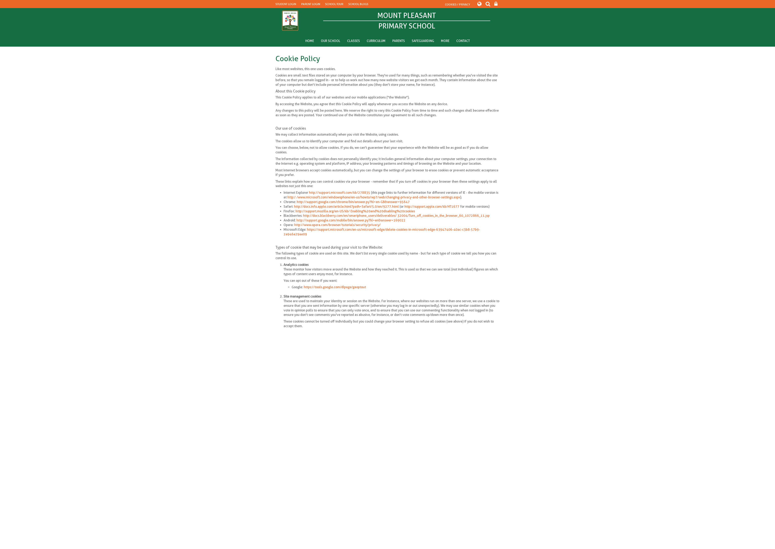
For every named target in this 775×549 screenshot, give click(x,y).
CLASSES (353, 41)
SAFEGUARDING (423, 41)
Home (309, 41)
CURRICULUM (376, 41)
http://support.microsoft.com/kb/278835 (339, 193)
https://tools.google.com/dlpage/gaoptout (335, 287)
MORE (445, 41)
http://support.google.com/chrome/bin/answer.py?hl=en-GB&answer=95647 (353, 202)
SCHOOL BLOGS (358, 4)
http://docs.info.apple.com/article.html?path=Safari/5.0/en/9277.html (346, 206)
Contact (463, 41)
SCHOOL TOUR (334, 4)
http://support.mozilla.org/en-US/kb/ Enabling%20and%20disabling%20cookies (355, 211)
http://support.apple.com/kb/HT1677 (431, 206)
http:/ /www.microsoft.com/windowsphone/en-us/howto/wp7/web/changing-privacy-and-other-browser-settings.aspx (373, 197)
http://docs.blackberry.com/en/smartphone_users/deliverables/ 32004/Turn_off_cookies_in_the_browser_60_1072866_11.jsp (396, 216)
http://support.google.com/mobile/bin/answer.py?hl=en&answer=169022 (350, 220)
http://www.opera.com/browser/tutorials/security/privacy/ (337, 225)
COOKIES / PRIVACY (457, 4)
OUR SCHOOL (330, 41)
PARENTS (398, 41)
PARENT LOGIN (310, 4)
